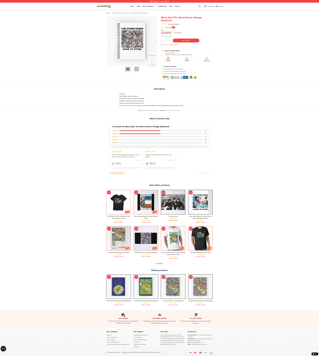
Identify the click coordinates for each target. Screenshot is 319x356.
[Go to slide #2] (137, 69)
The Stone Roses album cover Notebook (200, 301)
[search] (199, 6)
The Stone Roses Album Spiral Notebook (146, 301)
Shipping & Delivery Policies (141, 335)
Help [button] (316, 354)
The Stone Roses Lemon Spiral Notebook (118, 301)
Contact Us (137, 342)
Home (108, 13)
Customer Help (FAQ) (139, 344)
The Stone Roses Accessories (120, 13)
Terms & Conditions (112, 337)
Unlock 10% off (3, 349)
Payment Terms (138, 337)
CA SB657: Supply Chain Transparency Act (118, 344)
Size (162, 30)
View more (159, 263)
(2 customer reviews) (173, 24)
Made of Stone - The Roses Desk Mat (146, 252)
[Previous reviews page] (199, 173)
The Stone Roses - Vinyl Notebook (173, 301)
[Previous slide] (109, 41)
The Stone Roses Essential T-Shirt (200, 252)
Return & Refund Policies (140, 339)
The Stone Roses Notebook (139, 13)
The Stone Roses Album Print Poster (118, 252)
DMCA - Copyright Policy (113, 342)
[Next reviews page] (207, 173)
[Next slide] (155, 41)
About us (109, 335)
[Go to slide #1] (128, 69)
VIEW (118, 212)
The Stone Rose (173, 216)
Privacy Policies (111, 339)
